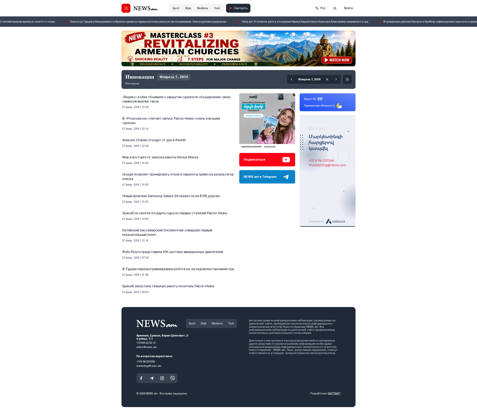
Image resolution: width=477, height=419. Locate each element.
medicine (202, 8)
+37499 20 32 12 (146, 342)
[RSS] (347, 79)
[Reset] (327, 79)
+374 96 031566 (145, 361)
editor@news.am (146, 347)
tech (217, 8)
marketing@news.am (148, 365)
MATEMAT (334, 393)
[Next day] (336, 79)
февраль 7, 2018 (309, 79)
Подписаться (254, 159)
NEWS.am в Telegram (260, 176)
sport (176, 8)
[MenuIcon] (125, 8)
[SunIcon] (334, 8)
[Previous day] (291, 79)
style (188, 8)
